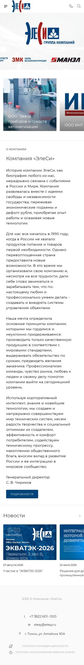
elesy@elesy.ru (45, 625)
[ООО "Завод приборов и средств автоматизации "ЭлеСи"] (29, 104)
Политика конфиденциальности (45, 646)
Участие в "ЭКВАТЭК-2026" (23, 571)
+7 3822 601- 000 (42, 616)
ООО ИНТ (74, 125)
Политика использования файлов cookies (45, 652)
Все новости (79, 515)
